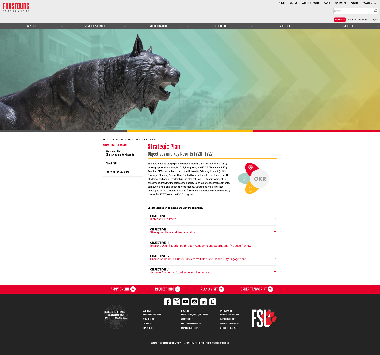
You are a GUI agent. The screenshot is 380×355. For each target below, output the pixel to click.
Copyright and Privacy (190, 328)
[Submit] (375, 10)
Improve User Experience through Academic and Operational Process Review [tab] (200, 244)
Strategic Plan (116, 139)
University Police (227, 319)
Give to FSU (340, 19)
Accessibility (187, 319)
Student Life (221, 26)
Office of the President (118, 172)
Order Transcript (254, 289)
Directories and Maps (152, 314)
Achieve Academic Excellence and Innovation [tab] (180, 271)
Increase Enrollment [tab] (163, 217)
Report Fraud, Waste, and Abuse (194, 314)
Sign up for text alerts (230, 328)
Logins (375, 19)
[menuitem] (340, 19)
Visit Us (293, 2)
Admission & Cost (158, 26)
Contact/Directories (357, 19)
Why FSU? (31, 26)
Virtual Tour (148, 324)
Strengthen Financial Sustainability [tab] (172, 231)
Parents (354, 2)
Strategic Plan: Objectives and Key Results (120, 153)
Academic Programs (95, 26)
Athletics (285, 26)
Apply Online (120, 289)
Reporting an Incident (229, 314)
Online (282, 2)
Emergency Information (230, 324)
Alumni (327, 2)
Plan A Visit (209, 289)
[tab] (212, 217)
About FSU (348, 26)
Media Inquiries (149, 319)
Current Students (310, 2)
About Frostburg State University (143, 139)
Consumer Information (191, 324)
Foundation (340, 2)
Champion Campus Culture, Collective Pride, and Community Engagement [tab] (198, 257)
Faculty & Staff (370, 2)
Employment (148, 328)
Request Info (164, 289)
